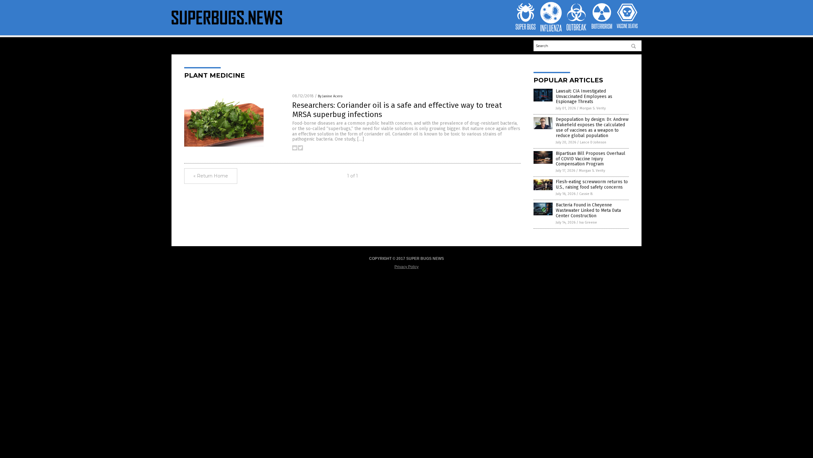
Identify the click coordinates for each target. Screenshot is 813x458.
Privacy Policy (406, 267)
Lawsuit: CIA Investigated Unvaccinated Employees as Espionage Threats (584, 96)
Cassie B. (586, 194)
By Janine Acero (330, 96)
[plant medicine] (226, 26)
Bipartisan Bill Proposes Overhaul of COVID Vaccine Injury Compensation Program (590, 159)
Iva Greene (588, 222)
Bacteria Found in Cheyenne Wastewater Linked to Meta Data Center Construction (588, 210)
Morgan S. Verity (593, 108)
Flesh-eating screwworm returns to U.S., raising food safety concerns (592, 184)
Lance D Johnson (593, 142)
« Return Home (210, 176)
